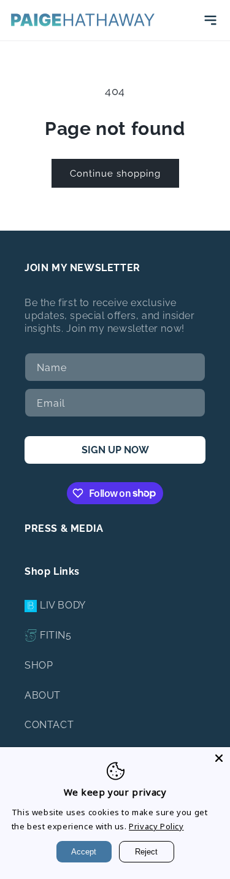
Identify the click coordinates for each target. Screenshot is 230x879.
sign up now (115, 450)
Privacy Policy (156, 826)
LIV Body (63, 605)
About (43, 695)
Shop (39, 665)
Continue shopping (115, 173)
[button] (210, 20)
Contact (49, 725)
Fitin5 (56, 635)
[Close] (219, 758)
